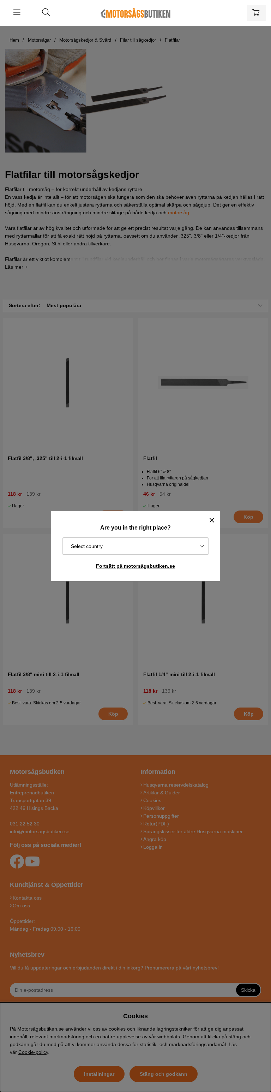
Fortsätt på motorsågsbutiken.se (135, 566)
